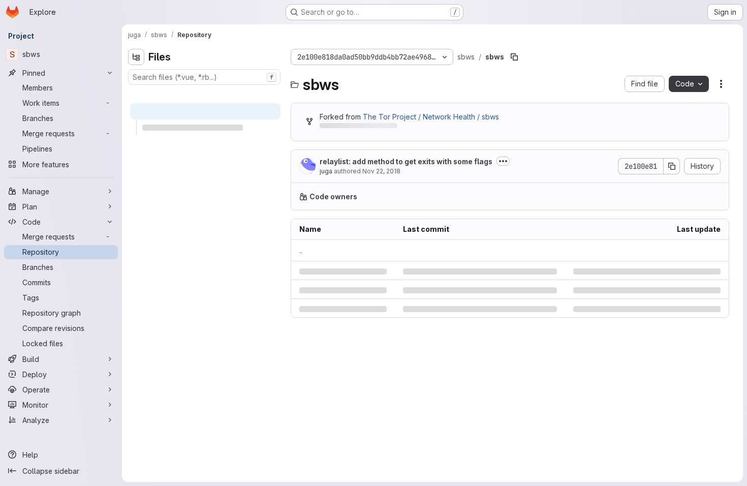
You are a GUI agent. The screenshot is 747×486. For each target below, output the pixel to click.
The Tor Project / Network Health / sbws (431, 116)
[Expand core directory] (144, 128)
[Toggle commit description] (503, 161)
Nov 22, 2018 (381, 171)
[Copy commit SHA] (672, 166)
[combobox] (204, 77)
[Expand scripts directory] (136, 258)
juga (326, 171)
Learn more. (598, 196)
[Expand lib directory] (144, 144)
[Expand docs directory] (136, 95)
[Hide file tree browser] (136, 57)
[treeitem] (205, 95)
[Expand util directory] (144, 160)
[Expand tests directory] (136, 274)
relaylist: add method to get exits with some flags (406, 161)
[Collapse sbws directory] (136, 111)
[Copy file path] (514, 57)
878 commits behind (354, 127)
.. (300, 250)
